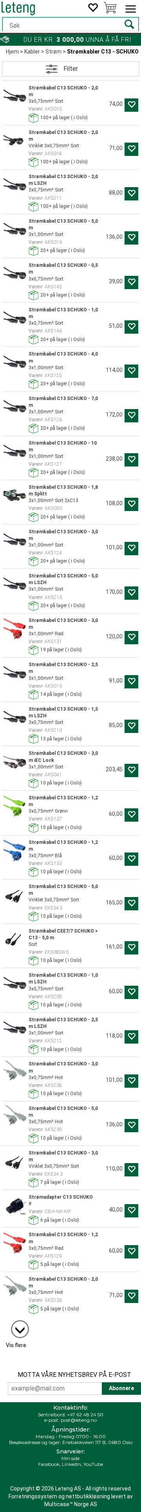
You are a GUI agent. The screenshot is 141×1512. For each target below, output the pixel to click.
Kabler (32, 51)
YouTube (93, 1464)
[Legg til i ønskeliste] (131, 105)
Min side (70, 1458)
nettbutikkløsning (88, 1496)
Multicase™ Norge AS (70, 1504)
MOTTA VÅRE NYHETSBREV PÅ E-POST (74, 1374)
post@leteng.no (79, 1420)
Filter (70, 68)
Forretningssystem (33, 1496)
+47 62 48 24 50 (85, 1414)
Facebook (49, 1464)
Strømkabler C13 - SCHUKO (103, 51)
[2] (16, 1325)
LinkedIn (71, 1464)
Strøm (53, 51)
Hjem (12, 51)
